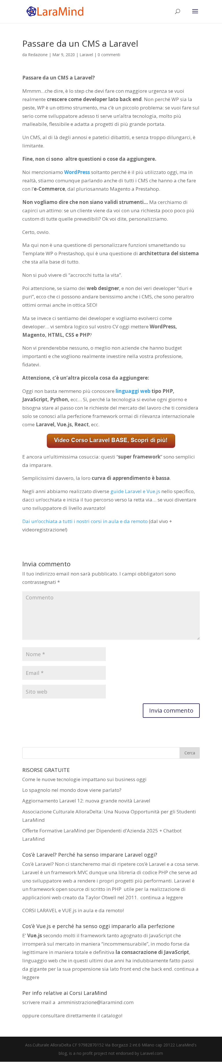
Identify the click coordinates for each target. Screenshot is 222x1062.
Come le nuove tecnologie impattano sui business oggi (84, 779)
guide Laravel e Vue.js (135, 491)
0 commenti (109, 54)
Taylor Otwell (100, 897)
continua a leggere (161, 897)
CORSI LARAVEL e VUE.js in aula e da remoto (72, 910)
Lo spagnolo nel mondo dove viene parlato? (71, 790)
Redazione (38, 54)
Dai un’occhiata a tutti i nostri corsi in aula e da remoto (85, 521)
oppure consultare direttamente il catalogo (71, 1015)
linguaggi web (133, 391)
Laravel (86, 54)
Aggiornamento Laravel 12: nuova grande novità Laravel (86, 800)
